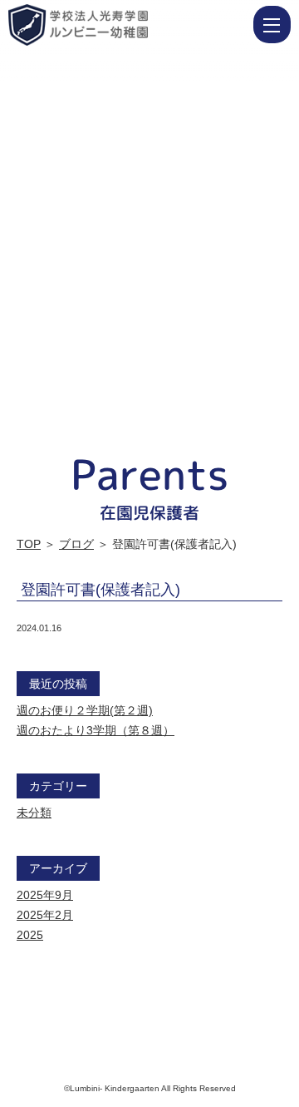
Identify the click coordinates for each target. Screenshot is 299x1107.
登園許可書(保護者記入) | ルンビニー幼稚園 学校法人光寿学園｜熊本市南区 (128, 25)
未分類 (34, 812)
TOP (29, 544)
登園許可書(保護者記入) (100, 589)
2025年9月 (45, 895)
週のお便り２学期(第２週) (85, 710)
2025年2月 (45, 915)
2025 (30, 934)
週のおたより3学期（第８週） (95, 730)
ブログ (76, 544)
